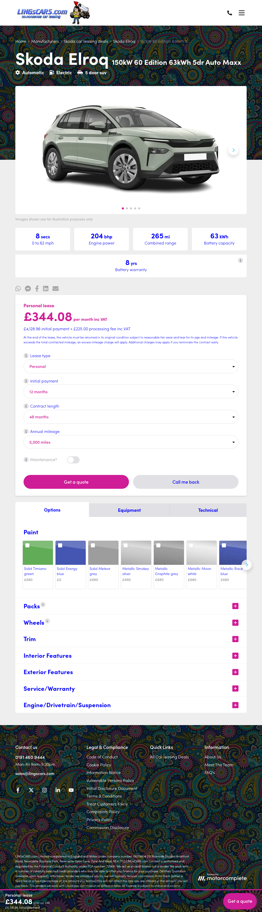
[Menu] (241, 13)
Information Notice (103, 772)
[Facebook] (18, 791)
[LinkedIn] (57, 791)
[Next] (247, 565)
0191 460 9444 (30, 757)
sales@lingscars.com (34, 773)
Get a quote (76, 482)
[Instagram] (44, 791)
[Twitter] (31, 791)
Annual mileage (45, 431)
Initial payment (44, 381)
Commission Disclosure (107, 827)
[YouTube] (71, 791)
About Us (213, 756)
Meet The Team (219, 764)
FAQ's (210, 772)
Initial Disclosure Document (111, 788)
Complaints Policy (103, 811)
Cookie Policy (98, 764)
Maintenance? (43, 459)
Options (52, 509)
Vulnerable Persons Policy (110, 780)
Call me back (185, 482)
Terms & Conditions (104, 796)
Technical (208, 510)
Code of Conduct (102, 756)
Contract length (44, 406)
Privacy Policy (99, 819)
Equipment (129, 510)
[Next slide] (233, 150)
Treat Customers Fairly (107, 804)
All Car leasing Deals (169, 756)
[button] (123, 208)
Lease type (40, 355)
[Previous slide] (29, 150)
